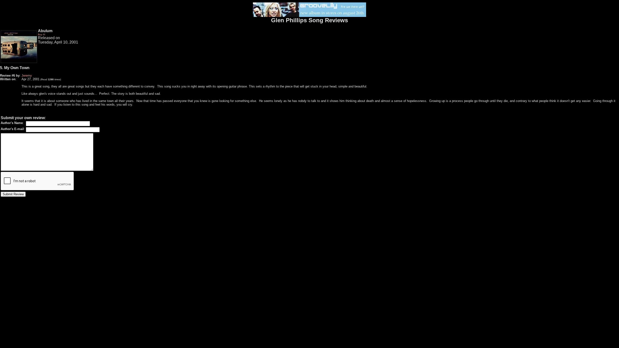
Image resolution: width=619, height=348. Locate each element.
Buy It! (41, 34)
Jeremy (27, 75)
